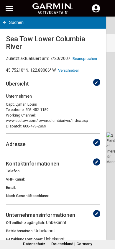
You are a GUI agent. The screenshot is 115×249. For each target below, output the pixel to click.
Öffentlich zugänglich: (25, 222)
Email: (11, 187)
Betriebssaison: (19, 231)
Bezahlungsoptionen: (24, 239)
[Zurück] (4, 23)
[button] (107, 222)
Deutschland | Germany (71, 244)
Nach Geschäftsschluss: (27, 196)
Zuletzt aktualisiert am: (27, 58)
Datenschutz (34, 244)
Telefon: (13, 171)
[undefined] (96, 82)
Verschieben (68, 70)
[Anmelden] (96, 11)
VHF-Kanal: (15, 179)
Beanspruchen (85, 58)
